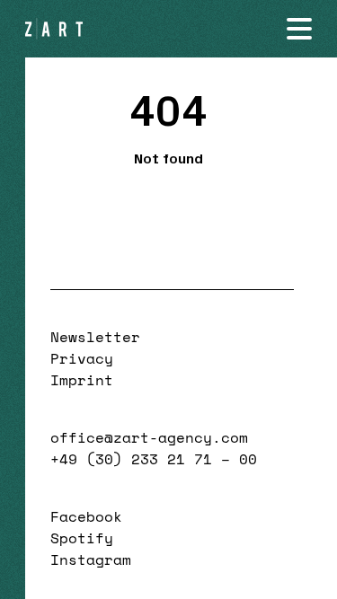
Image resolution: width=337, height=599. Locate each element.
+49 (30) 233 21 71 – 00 (153, 459)
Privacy (81, 358)
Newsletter (95, 337)
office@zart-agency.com (149, 437)
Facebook (86, 516)
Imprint (81, 380)
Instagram (90, 559)
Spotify (81, 538)
